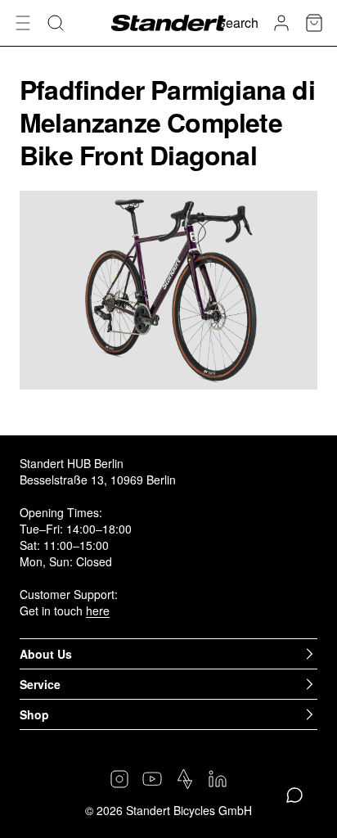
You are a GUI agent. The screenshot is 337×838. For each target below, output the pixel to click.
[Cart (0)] (314, 23)
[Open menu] (23, 23)
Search (237, 22)
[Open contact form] (294, 795)
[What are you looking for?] (55, 23)
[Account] (281, 23)
